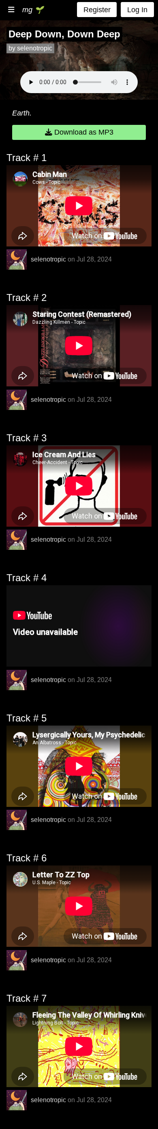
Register (97, 10)
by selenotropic (30, 48)
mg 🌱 (32, 10)
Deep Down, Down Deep (64, 33)
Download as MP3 (82, 132)
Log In (137, 10)
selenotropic (48, 259)
